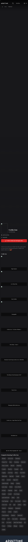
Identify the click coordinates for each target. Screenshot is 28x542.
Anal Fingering (5, 501)
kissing (12, 483)
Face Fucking (16, 494)
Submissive (10, 508)
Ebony (16, 472)
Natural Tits (4, 462)
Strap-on (4, 511)
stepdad (3, 529)
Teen (24, 504)
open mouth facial (5, 497)
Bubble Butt (4, 476)
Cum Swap (10, 472)
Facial (21, 490)
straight (17, 476)
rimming (18, 483)
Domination (17, 508)
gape (14, 504)
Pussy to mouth (5, 465)
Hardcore (4, 508)
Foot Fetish (22, 472)
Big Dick (10, 469)
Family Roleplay (5, 515)
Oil (10, 504)
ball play (4, 490)
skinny (13, 497)
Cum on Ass (4, 504)
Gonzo (24, 501)
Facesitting (16, 462)
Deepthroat (19, 465)
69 (24, 522)
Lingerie (15, 511)
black (3, 479)
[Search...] (13, 3)
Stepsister (13, 515)
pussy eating (4, 486)
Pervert (3, 518)
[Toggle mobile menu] (25, 3)
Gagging (3, 472)
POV (9, 518)
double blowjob (5, 483)
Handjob (3, 494)
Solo (3, 522)
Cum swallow (15, 518)
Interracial (23, 462)
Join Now (18, 3)
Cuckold (9, 494)
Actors (5, 6)
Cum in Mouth (18, 486)
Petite (16, 490)
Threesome (17, 458)
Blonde (11, 486)
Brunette (3, 458)
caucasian (9, 479)
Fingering (10, 490)
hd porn (21, 526)
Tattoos (3, 526)
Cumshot (4, 469)
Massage (15, 526)
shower (23, 476)
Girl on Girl (10, 458)
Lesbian (9, 511)
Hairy (11, 462)
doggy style (15, 479)
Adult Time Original (18, 522)
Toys (12, 501)
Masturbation (22, 518)
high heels (11, 476)
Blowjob (12, 465)
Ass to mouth (17, 501)
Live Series (9, 522)
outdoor (19, 504)
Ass (21, 469)
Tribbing (9, 526)
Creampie (16, 469)
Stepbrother (20, 515)
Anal (18, 497)
